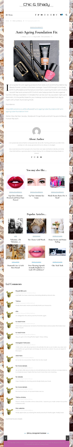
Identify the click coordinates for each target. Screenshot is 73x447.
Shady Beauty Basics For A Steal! (57, 197)
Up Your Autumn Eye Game (36, 197)
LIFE (15, 236)
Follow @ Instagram (37, 433)
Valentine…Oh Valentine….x (15, 241)
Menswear (36, 236)
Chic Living (15, 261)
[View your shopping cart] (61, 15)
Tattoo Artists (21, 397)
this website (20, 408)
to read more (20, 321)
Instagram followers (23, 343)
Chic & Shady (36, 4)
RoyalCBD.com (21, 291)
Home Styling (57, 236)
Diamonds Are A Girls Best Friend (15, 266)
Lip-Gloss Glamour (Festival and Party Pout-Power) (15, 198)
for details (19, 377)
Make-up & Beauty (17, 20)
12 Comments (46, 36)
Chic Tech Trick (57, 265)
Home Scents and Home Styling (57, 241)
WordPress (35, 444)
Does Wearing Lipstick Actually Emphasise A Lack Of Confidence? (36, 267)
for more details (21, 366)
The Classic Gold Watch (36, 240)
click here (19, 356)
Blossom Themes (59, 442)
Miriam (24, 36)
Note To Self (36, 261)
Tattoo (18, 301)
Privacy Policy (44, 444)
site (17, 311)
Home (7, 20)
